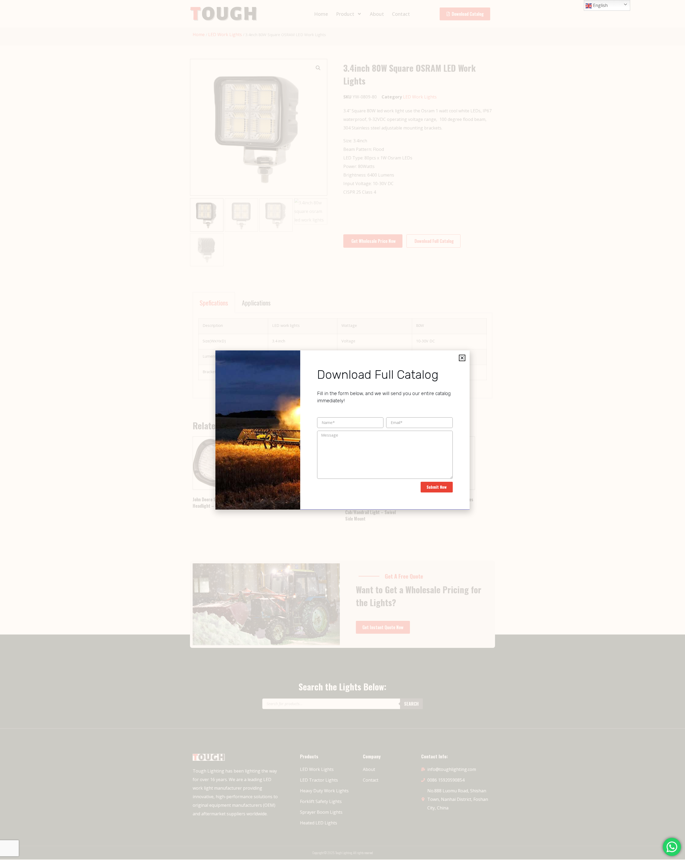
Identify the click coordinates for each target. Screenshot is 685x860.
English (600, 5)
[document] (342, 430)
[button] (462, 358)
